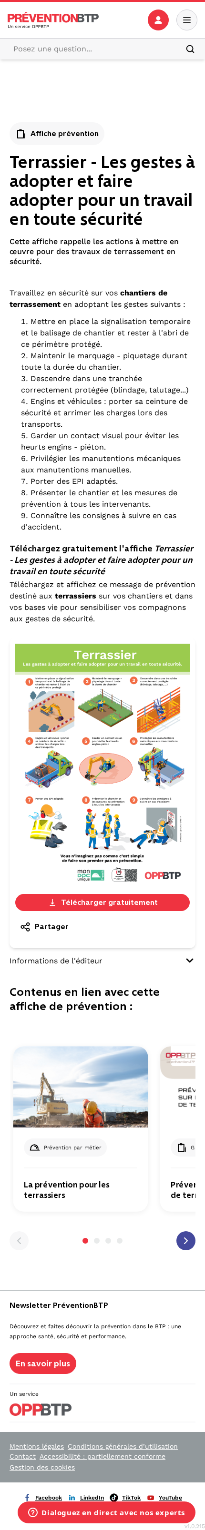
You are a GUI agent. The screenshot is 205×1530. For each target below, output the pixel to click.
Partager (52, 926)
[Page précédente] (19, 1240)
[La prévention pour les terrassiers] (80, 1087)
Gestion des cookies (42, 1467)
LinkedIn (92, 1497)
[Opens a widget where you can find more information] (106, 1513)
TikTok (131, 1497)
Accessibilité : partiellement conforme (102, 1456)
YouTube (170, 1497)
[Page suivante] (185, 1240)
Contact (23, 1456)
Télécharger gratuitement (109, 902)
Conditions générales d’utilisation (123, 1446)
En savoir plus (43, 1363)
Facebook (48, 1497)
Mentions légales (37, 1446)
